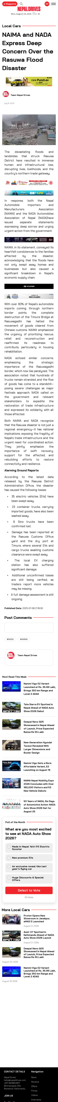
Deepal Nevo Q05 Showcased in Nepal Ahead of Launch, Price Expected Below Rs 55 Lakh (39, 726)
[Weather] (21, 3)
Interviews (36, 1099)
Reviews (35, 1081)
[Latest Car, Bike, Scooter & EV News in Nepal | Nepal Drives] (29, 9)
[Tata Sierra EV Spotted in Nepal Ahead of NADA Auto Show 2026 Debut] (11, 707)
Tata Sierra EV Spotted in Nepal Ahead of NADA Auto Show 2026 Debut (39, 708)
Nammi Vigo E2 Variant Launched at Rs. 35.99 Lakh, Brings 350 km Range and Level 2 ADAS (40, 688)
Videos (34, 1095)
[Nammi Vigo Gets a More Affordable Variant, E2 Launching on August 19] (11, 766)
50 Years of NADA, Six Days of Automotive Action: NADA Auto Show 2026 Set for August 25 (39, 806)
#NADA (10, 639)
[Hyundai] (29, 286)
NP (47, 4)
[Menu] (53, 4)
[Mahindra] (29, 239)
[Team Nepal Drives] (6, 94)
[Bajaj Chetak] (29, 193)
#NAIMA (24, 639)
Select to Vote (29, 890)
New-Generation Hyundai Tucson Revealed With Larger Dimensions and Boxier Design (38, 747)
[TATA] (29, 81)
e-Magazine (10, 4)
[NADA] (29, 183)
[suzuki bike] (29, 296)
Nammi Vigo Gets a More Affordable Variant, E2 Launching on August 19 (37, 766)
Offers (34, 1086)
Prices (34, 1090)
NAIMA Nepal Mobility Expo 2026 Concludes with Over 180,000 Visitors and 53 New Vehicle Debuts (39, 785)
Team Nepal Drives (20, 95)
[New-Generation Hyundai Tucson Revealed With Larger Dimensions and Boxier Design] (11, 745)
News (33, 1077)
